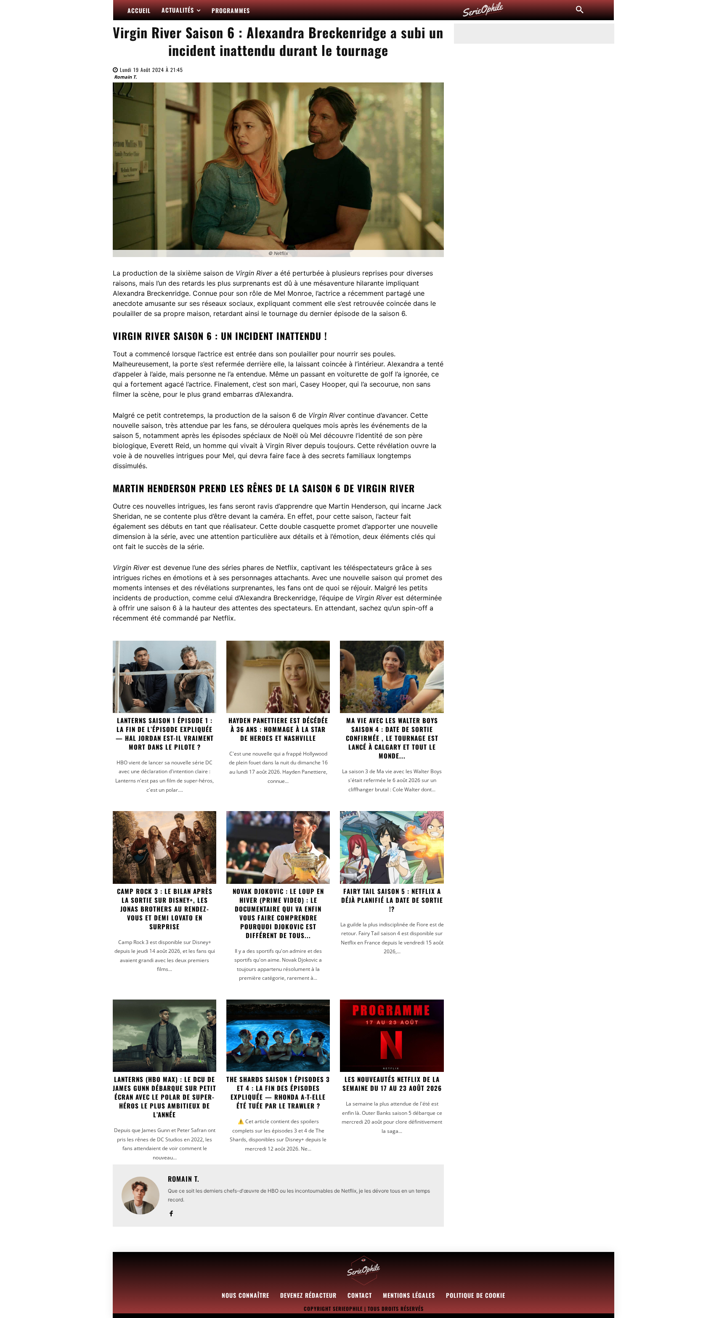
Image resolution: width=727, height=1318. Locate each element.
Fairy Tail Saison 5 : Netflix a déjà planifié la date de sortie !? (392, 899)
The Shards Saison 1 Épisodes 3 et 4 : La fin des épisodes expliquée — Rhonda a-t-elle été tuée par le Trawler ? (278, 1092)
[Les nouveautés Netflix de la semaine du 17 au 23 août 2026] (391, 1036)
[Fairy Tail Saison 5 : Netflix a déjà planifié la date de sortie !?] (391, 847)
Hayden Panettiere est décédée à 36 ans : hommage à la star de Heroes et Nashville (278, 729)
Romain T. (125, 77)
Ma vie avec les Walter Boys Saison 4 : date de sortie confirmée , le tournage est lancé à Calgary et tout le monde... (392, 738)
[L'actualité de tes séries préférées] (483, 10)
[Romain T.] (140, 1195)
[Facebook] (171, 1212)
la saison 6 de (303, 415)
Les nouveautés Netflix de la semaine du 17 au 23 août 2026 (392, 1083)
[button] (579, 10)
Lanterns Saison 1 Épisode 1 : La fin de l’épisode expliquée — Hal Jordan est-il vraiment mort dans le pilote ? (165, 733)
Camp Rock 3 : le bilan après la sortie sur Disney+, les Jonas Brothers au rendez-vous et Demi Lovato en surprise (164, 908)
